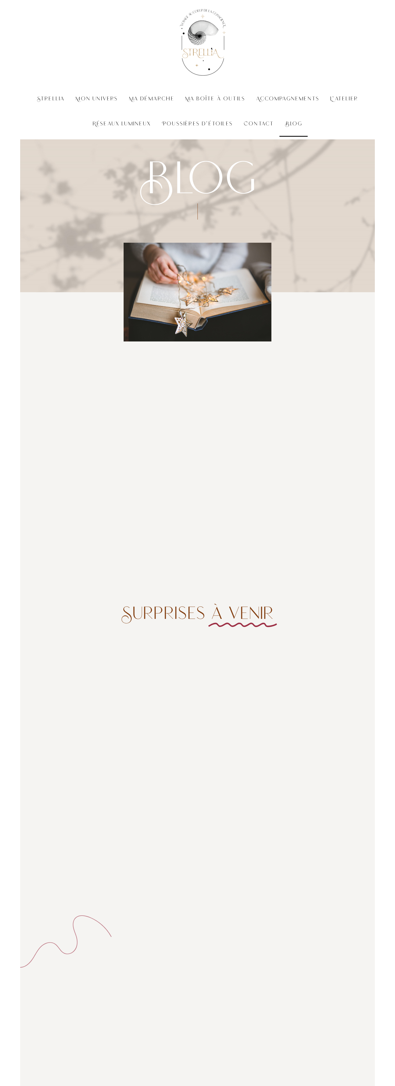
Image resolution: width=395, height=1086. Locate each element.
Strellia (51, 99)
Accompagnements (287, 99)
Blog (293, 124)
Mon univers (97, 99)
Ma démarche (151, 99)
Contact (259, 124)
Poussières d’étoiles (197, 124)
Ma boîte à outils (215, 99)
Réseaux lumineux (122, 124)
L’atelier (344, 99)
